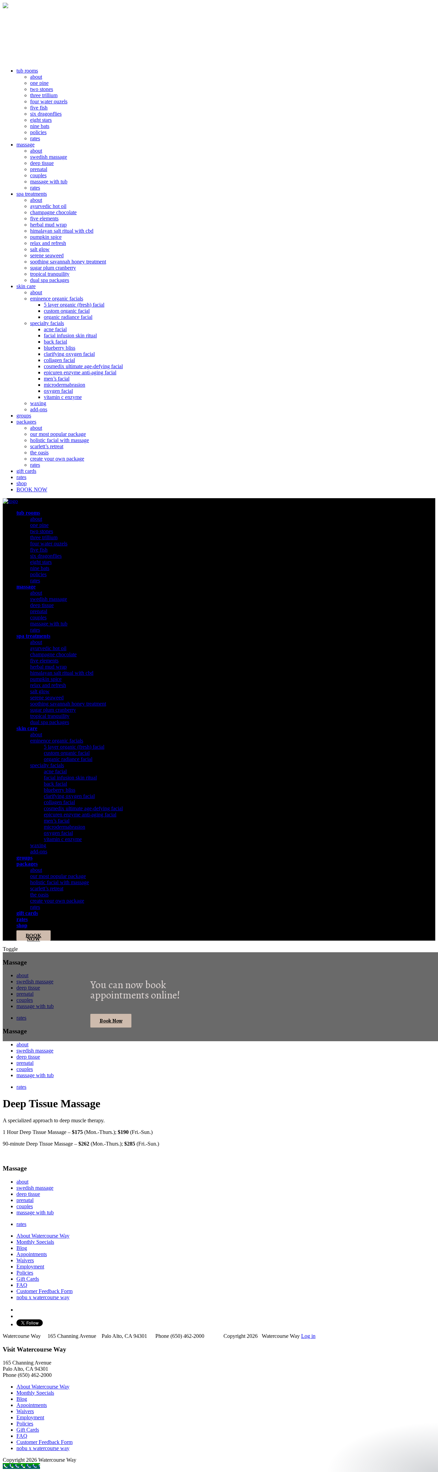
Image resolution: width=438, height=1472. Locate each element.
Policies (24, 1273)
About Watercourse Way (42, 1236)
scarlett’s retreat (46, 446)
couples (38, 175)
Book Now (111, 1020)
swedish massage (48, 157)
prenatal (38, 169)
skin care (26, 286)
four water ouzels (48, 101)
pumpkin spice (46, 237)
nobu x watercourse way (42, 1297)
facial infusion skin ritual (70, 335)
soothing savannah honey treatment (68, 261)
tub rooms (27, 71)
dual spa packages (49, 280)
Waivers (25, 1260)
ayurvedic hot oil (48, 206)
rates (35, 138)
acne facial (55, 329)
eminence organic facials (56, 298)
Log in (308, 1336)
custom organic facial (67, 311)
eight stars (41, 120)
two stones (41, 89)
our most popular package (58, 434)
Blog (21, 1248)
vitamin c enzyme (63, 397)
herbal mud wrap (48, 225)
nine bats (39, 126)
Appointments (31, 1254)
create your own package (57, 459)
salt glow (40, 249)
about (36, 77)
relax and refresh (48, 243)
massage (25, 144)
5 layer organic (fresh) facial (74, 305)
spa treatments (31, 194)
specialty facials (47, 323)
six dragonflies (46, 114)
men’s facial (56, 379)
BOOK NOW (31, 489)
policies (38, 132)
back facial (55, 342)
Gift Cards (27, 1279)
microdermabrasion (64, 385)
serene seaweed (47, 255)
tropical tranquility (49, 274)
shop (21, 483)
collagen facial (59, 360)
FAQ (21, 1285)
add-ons (38, 409)
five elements (44, 218)
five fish (39, 108)
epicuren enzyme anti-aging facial (80, 372)
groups (23, 415)
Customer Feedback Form (44, 1291)
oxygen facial (58, 391)
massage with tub (48, 181)
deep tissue (42, 163)
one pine (39, 83)
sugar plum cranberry (53, 268)
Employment (30, 1266)
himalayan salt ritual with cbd (61, 231)
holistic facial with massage (59, 440)
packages (26, 422)
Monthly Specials (35, 1242)
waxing (38, 403)
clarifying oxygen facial (69, 354)
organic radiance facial (68, 317)
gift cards (26, 471)
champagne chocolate (53, 212)
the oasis (39, 452)
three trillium (43, 95)
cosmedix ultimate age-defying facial (83, 366)
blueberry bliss (59, 348)
